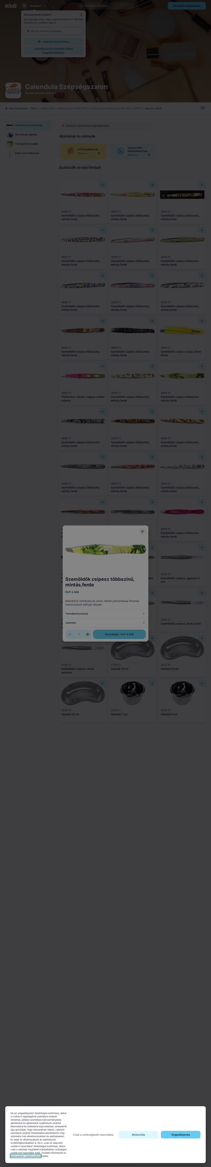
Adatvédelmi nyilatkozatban (26, 1156)
